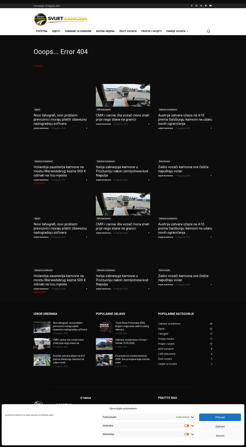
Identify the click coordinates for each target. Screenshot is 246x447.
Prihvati (220, 417)
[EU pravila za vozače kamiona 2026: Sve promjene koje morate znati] (104, 360)
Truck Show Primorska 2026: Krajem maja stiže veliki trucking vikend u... (132, 326)
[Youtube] (210, 6)
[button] (208, 31)
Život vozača (164, 161)
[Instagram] (196, 6)
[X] (201, 6)
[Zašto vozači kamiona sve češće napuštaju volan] (185, 149)
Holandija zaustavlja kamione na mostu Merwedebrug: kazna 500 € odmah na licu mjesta (60, 171)
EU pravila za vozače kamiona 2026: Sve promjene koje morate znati (132, 359)
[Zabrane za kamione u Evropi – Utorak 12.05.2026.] (104, 344)
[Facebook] (192, 6)
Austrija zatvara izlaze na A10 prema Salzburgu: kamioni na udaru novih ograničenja (185, 119)
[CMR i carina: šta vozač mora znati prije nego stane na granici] (123, 97)
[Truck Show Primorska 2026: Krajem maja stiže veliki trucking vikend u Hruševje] (104, 327)
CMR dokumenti (103, 109)
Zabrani (220, 426)
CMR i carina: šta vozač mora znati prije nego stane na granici (122, 117)
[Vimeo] (206, 6)
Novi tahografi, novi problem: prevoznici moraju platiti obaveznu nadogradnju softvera (60, 119)
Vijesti (37, 109)
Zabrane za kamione (168, 109)
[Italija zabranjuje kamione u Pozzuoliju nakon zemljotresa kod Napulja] (123, 149)
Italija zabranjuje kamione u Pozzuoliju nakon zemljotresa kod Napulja (122, 171)
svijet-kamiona (41, 128)
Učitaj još (39, 183)
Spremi (220, 435)
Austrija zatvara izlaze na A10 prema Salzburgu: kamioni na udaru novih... (69, 359)
